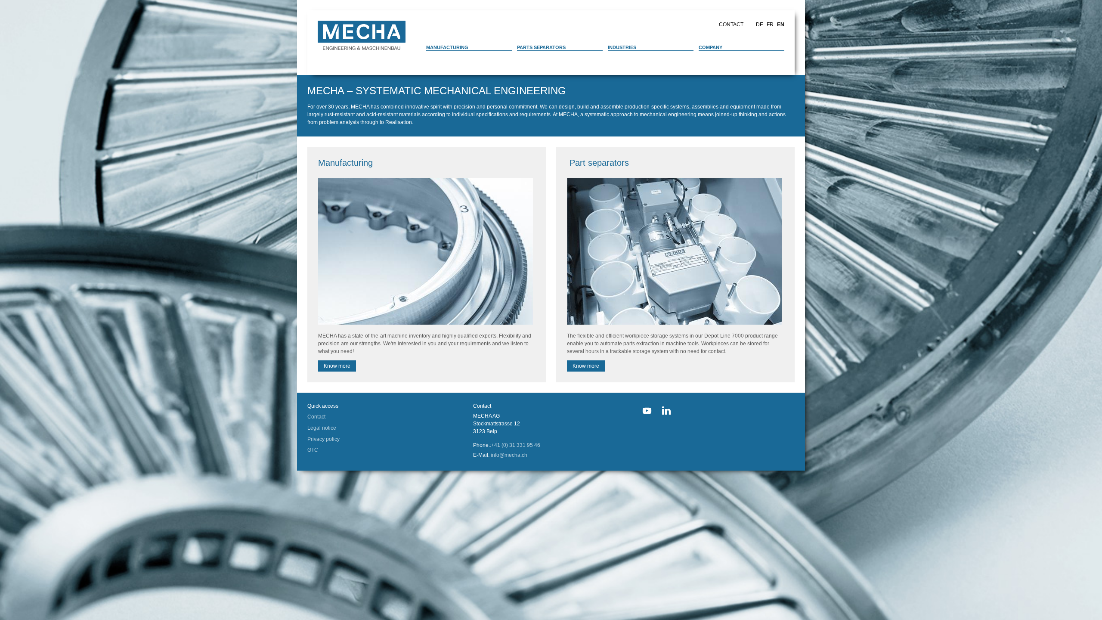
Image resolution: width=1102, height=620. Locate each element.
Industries (622, 47)
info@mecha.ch (509, 455)
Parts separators (541, 47)
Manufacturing (447, 47)
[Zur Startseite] (362, 35)
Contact (731, 25)
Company (710, 47)
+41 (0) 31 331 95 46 (515, 445)
